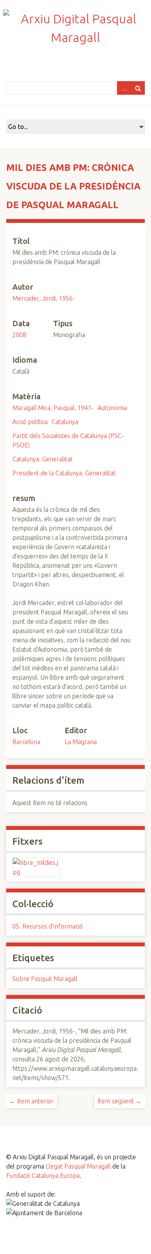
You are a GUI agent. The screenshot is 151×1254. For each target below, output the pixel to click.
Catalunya (64, 421)
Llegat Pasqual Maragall (78, 1166)
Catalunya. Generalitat (42, 459)
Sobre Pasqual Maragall (44, 978)
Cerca (138, 88)
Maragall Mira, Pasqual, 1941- (53, 407)
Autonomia (112, 407)
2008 (19, 334)
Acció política (30, 421)
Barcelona (26, 741)
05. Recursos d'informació (47, 926)
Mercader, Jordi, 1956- (43, 298)
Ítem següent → (120, 1100)
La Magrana (81, 741)
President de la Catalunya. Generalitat (64, 473)
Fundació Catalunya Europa (43, 1175)
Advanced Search (124, 88)
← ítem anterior (31, 1100)
